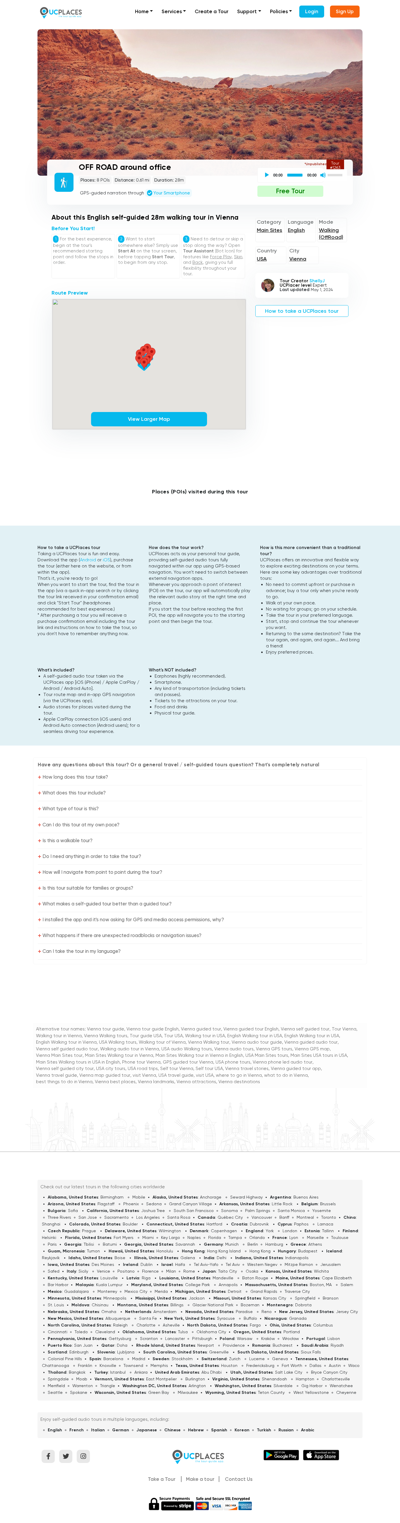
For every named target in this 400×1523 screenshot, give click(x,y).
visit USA (204, 1075)
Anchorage (210, 1197)
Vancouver (262, 1217)
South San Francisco (194, 1210)
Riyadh (337, 1345)
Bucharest (283, 1345)
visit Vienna (144, 1075)
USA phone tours (233, 1062)
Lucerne (257, 1358)
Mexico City (135, 1291)
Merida (161, 1291)
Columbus (323, 1325)
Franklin (85, 1365)
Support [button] (247, 11)
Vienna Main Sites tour (59, 1055)
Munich (232, 1244)
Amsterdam (165, 1311)
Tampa (235, 1237)
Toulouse (339, 1237)
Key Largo (170, 1237)
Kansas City (274, 1298)
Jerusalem (330, 1264)
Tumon (93, 1251)
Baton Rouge (255, 1278)
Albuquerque (117, 1318)
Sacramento (116, 1217)
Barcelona (113, 1358)
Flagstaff (106, 1203)
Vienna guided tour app (296, 1068)
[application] (303, 175)
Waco (354, 1365)
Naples (194, 1237)
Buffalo (250, 1318)
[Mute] (323, 175)
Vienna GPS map (312, 1049)
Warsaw (244, 1338)
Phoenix (131, 1203)
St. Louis (56, 1305)
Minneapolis (115, 1298)
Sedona (154, 1203)
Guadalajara (76, 1291)
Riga (146, 1278)
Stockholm (182, 1358)
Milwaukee (188, 1392)
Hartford (214, 1224)
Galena (187, 1257)
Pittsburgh (202, 1338)
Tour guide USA (146, 1035)
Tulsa (183, 1331)
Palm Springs (257, 1210)
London (290, 1230)
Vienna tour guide (105, 1029)
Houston (229, 1365)
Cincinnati (57, 1331)
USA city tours (110, 1068)
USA (262, 259)
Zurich (234, 1358)
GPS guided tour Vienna (188, 1062)
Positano (126, 1271)
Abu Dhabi (211, 1372)
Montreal (305, 1217)
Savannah (185, 1244)
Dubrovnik (259, 1224)
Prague (89, 1230)
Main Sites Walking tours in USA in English (78, 1062)
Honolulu (164, 1251)
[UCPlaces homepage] (200, 1456)
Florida (214, 1237)
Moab (81, 1379)
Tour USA (173, 1035)
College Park (197, 1284)
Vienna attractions (196, 1081)
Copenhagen (224, 1230)
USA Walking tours (117, 1042)
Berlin (252, 1244)
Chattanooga (55, 1365)
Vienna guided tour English (250, 1029)
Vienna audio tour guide (257, 1042)
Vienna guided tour (201, 1029)
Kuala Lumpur (109, 1284)
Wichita (321, 1271)
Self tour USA (209, 1068)
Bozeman (250, 1305)
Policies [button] (279, 11)
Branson (331, 1298)
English (296, 230)
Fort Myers (124, 1237)
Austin (335, 1365)
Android (88, 560)
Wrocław (290, 1338)
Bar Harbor (58, 1284)
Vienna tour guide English (153, 1029)
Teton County (271, 1392)
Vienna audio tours (234, 1049)
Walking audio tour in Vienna (129, 1049)
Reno (266, 1311)
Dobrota (303, 1305)
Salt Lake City (288, 1372)
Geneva (280, 1358)
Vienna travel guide (56, 1075)
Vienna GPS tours (274, 1049)
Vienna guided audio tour (311, 1042)
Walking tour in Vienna (59, 1035)
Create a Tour (211, 11)
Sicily (83, 1271)
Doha (122, 1345)
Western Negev (262, 1264)
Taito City (227, 1271)
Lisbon (333, 1338)
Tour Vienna (344, 1029)
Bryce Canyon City (329, 1372)
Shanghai (51, 1224)
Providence (234, 1345)
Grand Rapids (263, 1291)
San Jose (87, 1217)
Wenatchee (341, 1385)
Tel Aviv (233, 1264)
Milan (171, 1271)
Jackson (197, 1298)
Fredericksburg (260, 1365)
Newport (205, 1345)
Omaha (108, 1311)
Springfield (305, 1298)
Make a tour (200, 1479)
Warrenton (82, 1385)
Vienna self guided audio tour (67, 1049)
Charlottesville (336, 1379)
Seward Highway (246, 1197)
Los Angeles (148, 1217)
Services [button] (172, 11)
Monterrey (107, 1291)
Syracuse (226, 1318)
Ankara (141, 1372)
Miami (148, 1237)
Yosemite (321, 1210)
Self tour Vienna (176, 1068)
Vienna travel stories (247, 1068)
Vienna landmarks (156, 1081)
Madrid (138, 1358)
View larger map (149, 419)
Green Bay (158, 1392)
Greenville (219, 1352)
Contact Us (238, 1479)
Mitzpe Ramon (299, 1264)
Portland (291, 1331)
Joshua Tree (153, 1210)
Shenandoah (274, 1379)
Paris (52, 1244)
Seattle (55, 1392)
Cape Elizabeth (337, 1278)
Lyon (293, 1237)
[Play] (267, 175)
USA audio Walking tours (186, 1049)
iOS (106, 560)
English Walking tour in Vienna (66, 1042)
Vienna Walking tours (105, 1035)
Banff (284, 1217)
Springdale (58, 1379)
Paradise (244, 1311)
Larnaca (325, 1224)
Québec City (230, 1217)
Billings (177, 1305)
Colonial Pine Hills (65, 1358)
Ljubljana (125, 1352)
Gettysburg (120, 1338)
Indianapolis (297, 1257)
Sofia (73, 1210)
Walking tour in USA (205, 1035)
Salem (347, 1284)
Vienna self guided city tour (65, 1068)
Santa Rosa (178, 1217)
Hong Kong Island (224, 1251)
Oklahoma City (211, 1331)
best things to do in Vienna (64, 1081)
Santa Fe (148, 1318)
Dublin (147, 1264)
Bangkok (77, 1372)
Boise (119, 1257)
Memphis (159, 1365)
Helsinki (49, 1237)
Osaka (252, 1271)
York (270, 1230)
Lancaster (175, 1338)
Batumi (110, 1244)
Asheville (171, 1325)
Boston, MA (321, 1284)
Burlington (195, 1379)
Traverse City (297, 1291)
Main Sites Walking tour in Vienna (119, 1055)
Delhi (221, 1257)
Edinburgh (78, 1352)
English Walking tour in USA (254, 1035)
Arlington (197, 1385)
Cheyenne (346, 1392)
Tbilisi (89, 1244)
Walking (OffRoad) (331, 233)
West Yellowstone (311, 1392)
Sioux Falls (311, 1352)
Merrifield (56, 1385)
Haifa (180, 1264)
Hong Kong (260, 1251)
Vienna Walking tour (208, 1042)
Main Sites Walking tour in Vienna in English (199, 1055)
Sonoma (229, 1210)
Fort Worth (292, 1365)
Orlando (257, 1237)
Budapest (307, 1251)
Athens (315, 1244)
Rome (189, 1271)
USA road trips (143, 1068)
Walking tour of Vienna (162, 1042)
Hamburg (274, 1244)
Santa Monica (291, 1210)
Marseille (315, 1237)
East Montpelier (161, 1379)
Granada (298, 1318)
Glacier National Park (212, 1305)
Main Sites (269, 230)
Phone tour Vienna (141, 1062)
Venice (103, 1271)
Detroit (235, 1291)
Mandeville (223, 1278)
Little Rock (282, 1203)
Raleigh (120, 1325)
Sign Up (345, 11)
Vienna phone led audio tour (282, 1062)
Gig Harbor (311, 1385)
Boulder (130, 1224)
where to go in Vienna (239, 1075)
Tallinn (328, 1230)
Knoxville (108, 1365)
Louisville (109, 1278)
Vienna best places (115, 1081)
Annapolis (228, 1284)
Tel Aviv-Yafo (206, 1264)
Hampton (305, 1379)
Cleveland (105, 1331)
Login (311, 11)
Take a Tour (161, 1479)
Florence (150, 1271)
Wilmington (170, 1230)
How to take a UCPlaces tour (302, 311)
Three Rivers (59, 1217)
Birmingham (112, 1197)
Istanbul (118, 1372)
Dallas (316, 1365)
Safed (53, 1271)
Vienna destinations (239, 1081)
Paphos (301, 1224)
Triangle (107, 1385)
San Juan (83, 1345)
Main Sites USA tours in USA (318, 1055)
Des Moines (103, 1264)
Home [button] (142, 11)
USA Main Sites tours (266, 1055)
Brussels (328, 1203)
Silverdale (283, 1385)
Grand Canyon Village (190, 1203)
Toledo (81, 1331)
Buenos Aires (306, 1197)
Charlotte (145, 1325)
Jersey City (347, 1311)
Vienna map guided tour (104, 1075)
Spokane (78, 1392)
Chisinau (100, 1305)
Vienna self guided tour (305, 1029)
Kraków (268, 1338)
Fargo (255, 1325)
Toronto (328, 1217)
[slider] (336, 174)
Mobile (138, 1197)
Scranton (149, 1338)
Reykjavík (51, 1257)
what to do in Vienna (286, 1075)
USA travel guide (176, 1075)
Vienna (297, 259)
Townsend (133, 1365)
